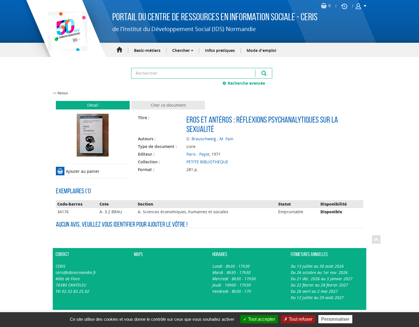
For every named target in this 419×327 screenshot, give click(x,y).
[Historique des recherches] (344, 6)
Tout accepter (261, 319)
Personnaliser (335, 319)
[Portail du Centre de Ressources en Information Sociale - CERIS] (66, 31)
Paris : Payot (198, 154)
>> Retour (60, 93)
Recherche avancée (246, 83)
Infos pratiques (220, 50)
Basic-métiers (147, 50)
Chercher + (182, 50)
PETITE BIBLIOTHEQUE (207, 161)
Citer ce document (168, 105)
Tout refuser (300, 319)
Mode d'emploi (261, 50)
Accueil (119, 50)
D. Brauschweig (201, 138)
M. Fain (226, 138)
